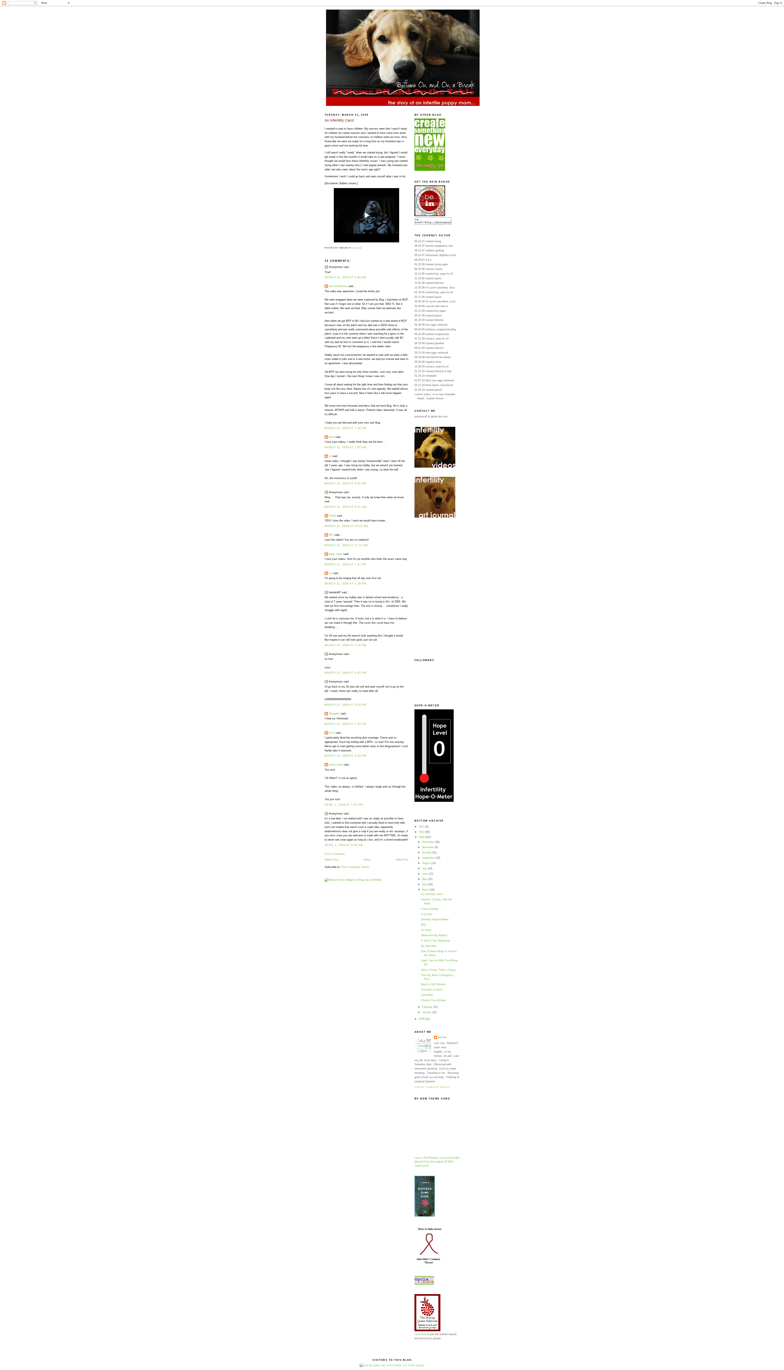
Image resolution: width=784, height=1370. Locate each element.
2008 (422, 1018)
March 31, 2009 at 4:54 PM (345, 704)
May (425, 879)
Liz (330, 573)
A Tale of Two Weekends (435, 940)
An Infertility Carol (431, 894)
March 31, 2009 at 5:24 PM (345, 723)
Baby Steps (336, 554)
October (427, 852)
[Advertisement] (430, 588)
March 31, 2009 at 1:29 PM (345, 583)
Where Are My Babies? (434, 935)
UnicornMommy (338, 286)
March (426, 889)
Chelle (332, 515)
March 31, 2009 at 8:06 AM (345, 483)
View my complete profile (432, 1087)
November (428, 847)
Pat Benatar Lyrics (435, 1157)
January (427, 1012)
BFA (423, 924)
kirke (331, 436)
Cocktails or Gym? (432, 989)
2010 (422, 831)
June (425, 873)
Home (367, 859)
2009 (422, 837)
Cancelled (427, 994)
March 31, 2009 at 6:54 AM (345, 277)
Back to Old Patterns (433, 984)
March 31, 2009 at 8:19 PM (345, 755)
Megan (442, 1037)
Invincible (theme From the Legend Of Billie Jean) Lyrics (436, 1161)
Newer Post (331, 859)
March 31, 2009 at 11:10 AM (346, 545)
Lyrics (418, 1157)
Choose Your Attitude (433, 1000)
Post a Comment (335, 853)
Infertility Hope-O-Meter (435, 919)
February (427, 1006)
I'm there (426, 930)
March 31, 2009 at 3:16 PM (345, 645)
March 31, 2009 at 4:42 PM (345, 672)
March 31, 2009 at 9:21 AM (345, 506)
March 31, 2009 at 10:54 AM (346, 526)
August (426, 863)
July (425, 868)
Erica (332, 732)
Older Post (402, 859)
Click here (420, 1334)
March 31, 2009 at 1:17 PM (345, 564)
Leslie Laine (336, 764)
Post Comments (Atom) (355, 867)
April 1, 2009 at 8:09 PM (344, 845)
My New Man (429, 945)
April (425, 884)
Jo (330, 456)
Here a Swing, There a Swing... (439, 969)
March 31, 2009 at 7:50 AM (345, 447)
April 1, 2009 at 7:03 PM (344, 804)
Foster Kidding (429, 908)
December (428, 841)
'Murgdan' (334, 713)
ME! (331, 534)
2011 (422, 826)
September (429, 857)
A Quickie (426, 914)
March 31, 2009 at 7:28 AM (345, 428)
